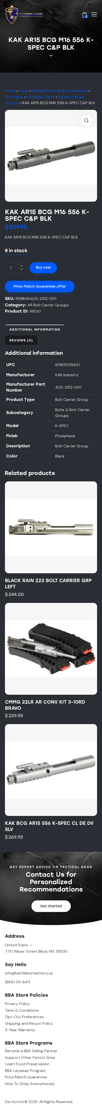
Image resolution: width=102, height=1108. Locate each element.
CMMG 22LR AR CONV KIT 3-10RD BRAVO (45, 705)
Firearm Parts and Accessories (59, 90)
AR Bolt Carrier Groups (48, 305)
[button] (86, 120)
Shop (23, 90)
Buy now (43, 267)
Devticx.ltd (14, 1101)
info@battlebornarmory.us (29, 973)
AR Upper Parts (40, 96)
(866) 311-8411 (17, 982)
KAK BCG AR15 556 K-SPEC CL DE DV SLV (49, 826)
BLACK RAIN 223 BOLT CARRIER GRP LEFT (48, 584)
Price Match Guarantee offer (40, 286)
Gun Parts (14, 96)
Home (10, 90)
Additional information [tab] (34, 329)
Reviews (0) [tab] (21, 340)
